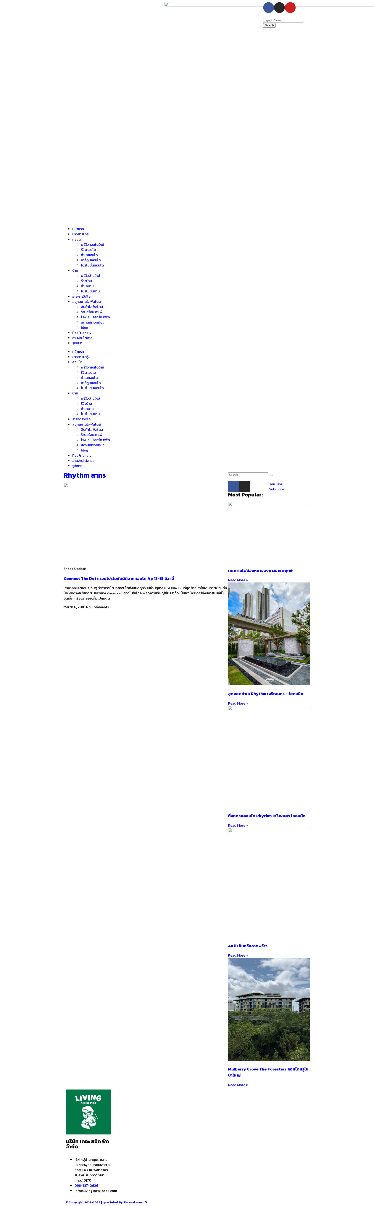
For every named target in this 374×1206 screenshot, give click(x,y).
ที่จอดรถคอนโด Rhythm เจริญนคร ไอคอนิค (266, 816)
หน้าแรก (78, 228)
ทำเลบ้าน (87, 286)
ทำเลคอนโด (89, 254)
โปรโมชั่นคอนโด (92, 265)
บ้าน (75, 270)
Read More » (238, 579)
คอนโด (77, 239)
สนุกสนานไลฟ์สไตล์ (86, 301)
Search (269, 25)
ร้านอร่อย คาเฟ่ (91, 311)
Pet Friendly (82, 332)
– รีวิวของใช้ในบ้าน (227, 1118)
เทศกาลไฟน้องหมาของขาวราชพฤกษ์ (260, 570)
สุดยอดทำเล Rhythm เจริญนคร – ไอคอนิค (265, 694)
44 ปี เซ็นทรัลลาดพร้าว (248, 946)
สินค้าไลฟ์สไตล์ (92, 306)
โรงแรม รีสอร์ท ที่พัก (95, 317)
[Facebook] (233, 486)
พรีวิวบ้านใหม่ (90, 275)
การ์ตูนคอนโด (91, 260)
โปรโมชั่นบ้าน (91, 291)
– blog (219, 1107)
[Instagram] (279, 7)
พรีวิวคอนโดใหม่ (92, 244)
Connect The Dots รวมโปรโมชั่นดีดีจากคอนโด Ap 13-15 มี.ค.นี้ (119, 578)
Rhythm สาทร (85, 475)
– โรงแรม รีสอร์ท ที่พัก (230, 1128)
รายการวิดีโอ (81, 296)
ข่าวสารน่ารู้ (80, 234)
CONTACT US (278, 1128)
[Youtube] (290, 7)
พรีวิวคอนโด (129, 1130)
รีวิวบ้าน (86, 280)
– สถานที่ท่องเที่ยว (227, 1123)
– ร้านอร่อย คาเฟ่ (226, 1113)
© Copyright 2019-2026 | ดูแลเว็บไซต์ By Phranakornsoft (106, 1202)
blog (84, 327)
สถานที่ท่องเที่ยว (92, 322)
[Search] (270, 475)
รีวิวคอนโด (88, 249)
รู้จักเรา (77, 343)
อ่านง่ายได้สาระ (83, 337)
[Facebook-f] (268, 7)
